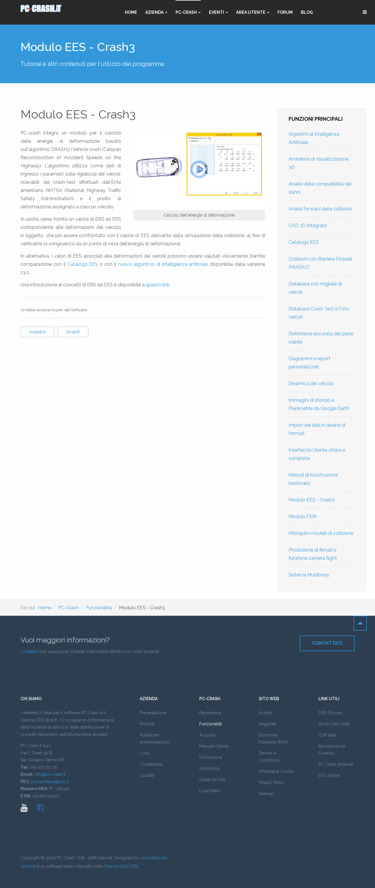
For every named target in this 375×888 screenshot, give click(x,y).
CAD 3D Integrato (308, 225)
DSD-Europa (330, 712)
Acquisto (207, 735)
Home (131, 12)
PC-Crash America (335, 764)
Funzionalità (99, 607)
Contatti (147, 775)
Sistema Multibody (309, 575)
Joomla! (28, 866)
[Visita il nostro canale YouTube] (24, 809)
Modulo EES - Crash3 (78, 114)
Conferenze (151, 764)
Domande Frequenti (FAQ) (273, 738)
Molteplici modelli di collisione (321, 533)
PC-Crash (186, 12)
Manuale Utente (214, 746)
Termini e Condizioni (269, 757)
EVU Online (329, 775)
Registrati (267, 724)
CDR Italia (327, 735)
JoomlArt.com (153, 857)
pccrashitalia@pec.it (50, 781)
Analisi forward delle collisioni (320, 209)
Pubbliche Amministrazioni (155, 738)
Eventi (217, 12)
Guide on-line (212, 779)
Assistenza (209, 768)
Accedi (265, 712)
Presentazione (153, 712)
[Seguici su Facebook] (40, 809)
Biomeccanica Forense (331, 750)
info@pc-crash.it (50, 774)
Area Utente (251, 12)
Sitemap (266, 793)
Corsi (145, 753)
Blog (307, 12)
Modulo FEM (302, 516)
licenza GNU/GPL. (122, 866)
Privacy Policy (272, 782)
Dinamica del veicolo (311, 383)
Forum (285, 12)
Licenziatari (209, 790)
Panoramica (210, 712)
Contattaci (30, 651)
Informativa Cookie (276, 771)
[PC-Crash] (50, 8)
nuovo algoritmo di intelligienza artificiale (163, 264)
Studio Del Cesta (334, 724)
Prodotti (147, 724)
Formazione (210, 757)
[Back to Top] (360, 623)
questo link (157, 285)
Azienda (154, 12)
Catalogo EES (82, 264)
